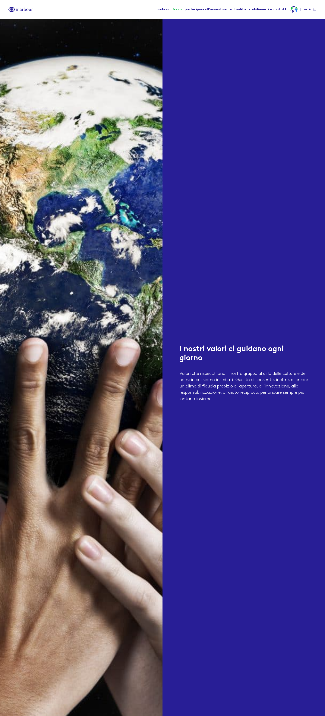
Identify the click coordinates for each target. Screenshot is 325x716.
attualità (238, 9)
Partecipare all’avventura (206, 9)
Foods (177, 9)
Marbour (163, 9)
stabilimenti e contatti (268, 9)
